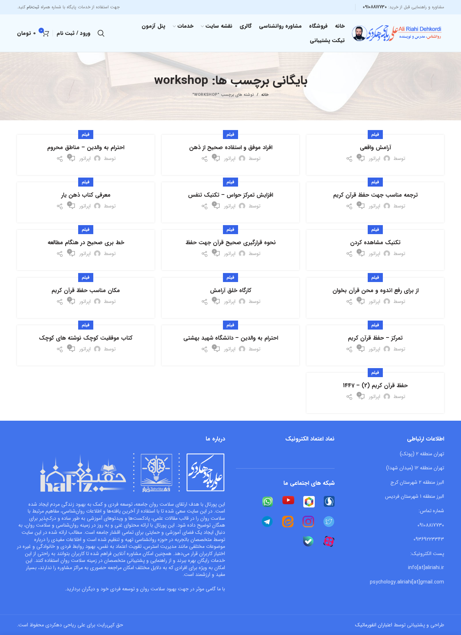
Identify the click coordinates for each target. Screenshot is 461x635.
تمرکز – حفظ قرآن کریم (375, 338)
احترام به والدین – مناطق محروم (85, 148)
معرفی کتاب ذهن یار (86, 195)
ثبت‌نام (33, 7)
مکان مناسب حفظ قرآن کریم (86, 291)
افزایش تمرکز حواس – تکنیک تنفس (230, 195)
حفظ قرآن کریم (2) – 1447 (375, 386)
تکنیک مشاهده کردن (375, 243)
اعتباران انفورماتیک (373, 625)
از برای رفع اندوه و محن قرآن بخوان (375, 291)
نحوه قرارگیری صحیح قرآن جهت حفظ (230, 243)
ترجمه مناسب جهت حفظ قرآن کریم (375, 195)
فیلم (375, 134)
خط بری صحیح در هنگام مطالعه (86, 243)
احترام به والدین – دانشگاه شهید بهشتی (230, 338)
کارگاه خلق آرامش (230, 291)
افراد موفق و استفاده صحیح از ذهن (230, 148)
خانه (265, 95)
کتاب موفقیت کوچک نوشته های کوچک (86, 338)
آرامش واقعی (375, 148)
